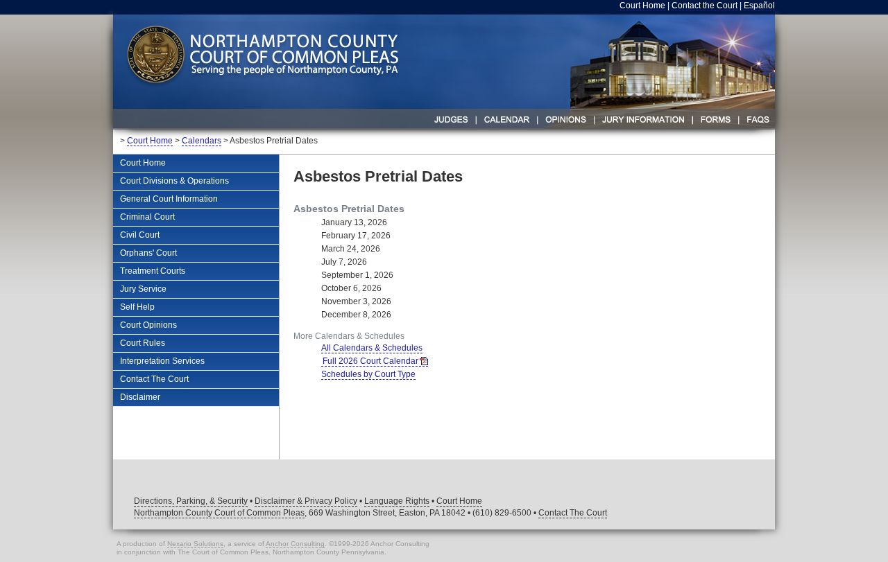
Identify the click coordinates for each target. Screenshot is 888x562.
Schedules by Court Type (368, 374)
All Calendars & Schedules (371, 348)
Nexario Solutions (195, 543)
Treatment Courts (152, 271)
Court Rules (142, 343)
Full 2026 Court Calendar (370, 361)
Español (759, 5)
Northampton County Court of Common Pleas (219, 513)
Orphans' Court (148, 253)
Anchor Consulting (295, 543)
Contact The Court (154, 379)
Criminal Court (147, 217)
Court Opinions (148, 325)
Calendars (201, 141)
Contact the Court (704, 5)
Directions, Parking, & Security (191, 501)
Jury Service (143, 289)
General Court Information (169, 199)
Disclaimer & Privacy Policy (306, 501)
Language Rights (396, 501)
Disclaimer (140, 397)
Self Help (137, 307)
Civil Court (140, 235)
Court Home (642, 5)
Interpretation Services (162, 361)
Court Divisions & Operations (174, 181)
